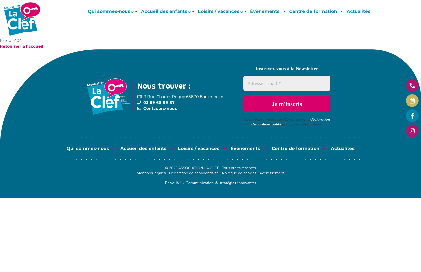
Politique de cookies (239, 173)
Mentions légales (151, 173)
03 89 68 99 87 (159, 102)
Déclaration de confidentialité (194, 173)
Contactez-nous (160, 108)
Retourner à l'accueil (21, 46)
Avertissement (272, 173)
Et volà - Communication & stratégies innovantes (210, 182)
